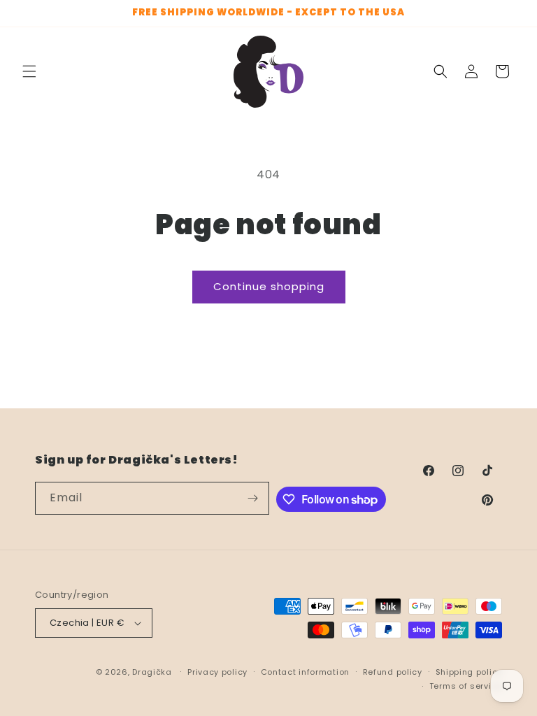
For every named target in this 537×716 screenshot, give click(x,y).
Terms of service (465, 686)
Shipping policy (469, 672)
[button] (29, 71)
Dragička (152, 672)
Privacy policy (217, 672)
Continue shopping (268, 286)
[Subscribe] (253, 498)
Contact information (305, 672)
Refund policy (392, 672)
